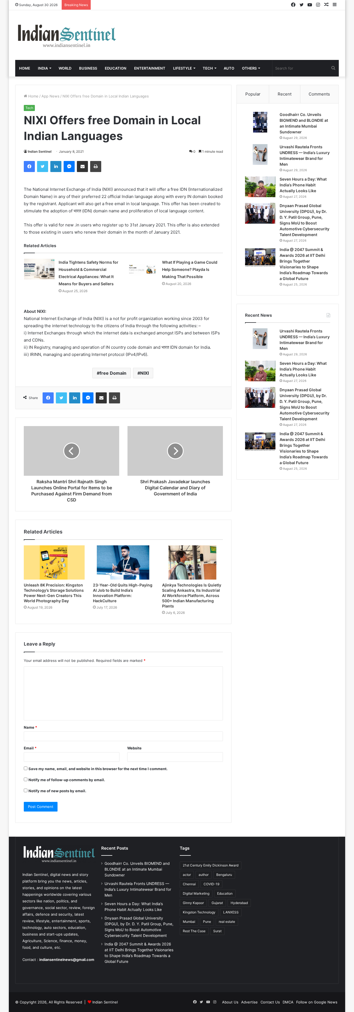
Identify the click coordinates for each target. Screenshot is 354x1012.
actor (187, 875)
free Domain (113, 373)
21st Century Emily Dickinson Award (210, 865)
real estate (227, 921)
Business (88, 68)
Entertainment (149, 68)
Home (24, 68)
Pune (207, 921)
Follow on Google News (316, 1002)
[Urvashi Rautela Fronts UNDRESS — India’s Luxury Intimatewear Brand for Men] (260, 154)
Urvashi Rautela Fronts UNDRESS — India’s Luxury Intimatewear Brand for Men (138, 889)
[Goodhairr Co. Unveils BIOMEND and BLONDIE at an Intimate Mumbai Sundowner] (260, 122)
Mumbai (189, 921)
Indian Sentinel (39, 151)
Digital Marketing (196, 893)
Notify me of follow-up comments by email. (66, 780)
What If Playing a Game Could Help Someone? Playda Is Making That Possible (189, 269)
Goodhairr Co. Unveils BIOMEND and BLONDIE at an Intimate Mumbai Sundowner (137, 869)
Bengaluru (224, 875)
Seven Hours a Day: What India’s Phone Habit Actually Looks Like (303, 185)
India (43, 68)
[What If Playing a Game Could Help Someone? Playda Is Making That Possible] (142, 269)
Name (30, 727)
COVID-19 (211, 884)
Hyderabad (239, 903)
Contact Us (270, 1002)
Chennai (189, 884)
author (204, 875)
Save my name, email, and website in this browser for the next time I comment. (98, 769)
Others (249, 68)
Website (134, 748)
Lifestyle (182, 68)
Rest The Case (194, 931)
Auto (229, 68)
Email (30, 748)
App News (50, 96)
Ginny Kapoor (193, 903)
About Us (230, 1002)
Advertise (249, 1002)
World (65, 68)
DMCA (288, 1002)
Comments (319, 94)
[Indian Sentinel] (66, 35)
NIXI (144, 373)
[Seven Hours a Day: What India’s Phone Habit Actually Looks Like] (260, 186)
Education (115, 68)
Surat (217, 931)
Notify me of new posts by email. (57, 791)
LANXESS (231, 912)
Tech (208, 68)
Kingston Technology (199, 912)
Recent (284, 94)
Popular (253, 94)
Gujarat (217, 903)
